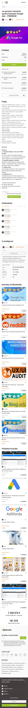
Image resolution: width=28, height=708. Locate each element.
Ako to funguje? (18, 667)
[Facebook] (3, 654)
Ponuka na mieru (13, 671)
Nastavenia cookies (19, 663)
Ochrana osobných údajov (8, 665)
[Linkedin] (16, 654)
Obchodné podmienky (7, 663)
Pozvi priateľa (10, 669)
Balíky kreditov (19, 669)
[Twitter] (7, 654)
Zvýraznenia (5, 671)
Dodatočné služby (6, 673)
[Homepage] (9, 2)
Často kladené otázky (7, 667)
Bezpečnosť (20, 665)
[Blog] (20, 654)
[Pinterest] (11, 654)
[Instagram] (24, 654)
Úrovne (3, 669)
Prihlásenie (23, 2)
